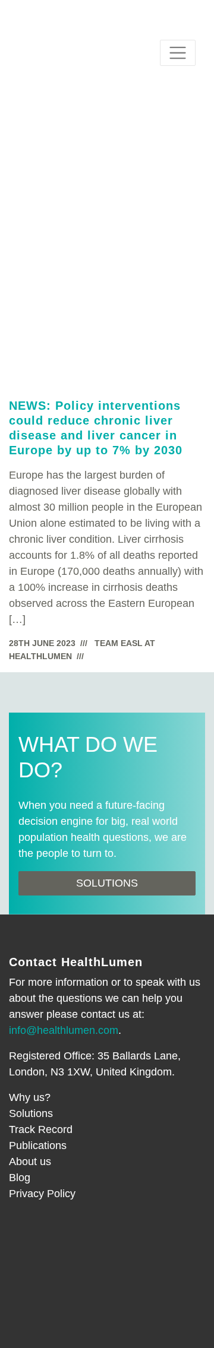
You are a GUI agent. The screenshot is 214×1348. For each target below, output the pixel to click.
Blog (19, 1178)
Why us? (30, 1097)
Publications (38, 1145)
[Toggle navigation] (178, 53)
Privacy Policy (42, 1194)
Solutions (107, 883)
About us (30, 1161)
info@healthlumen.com (63, 1030)
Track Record (41, 1129)
